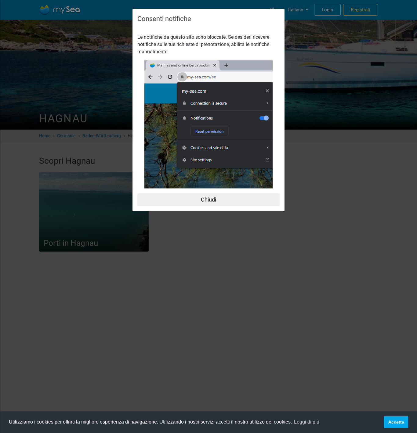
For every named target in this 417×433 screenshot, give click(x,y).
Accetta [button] (396, 422)
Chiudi (208, 199)
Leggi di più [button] (306, 421)
